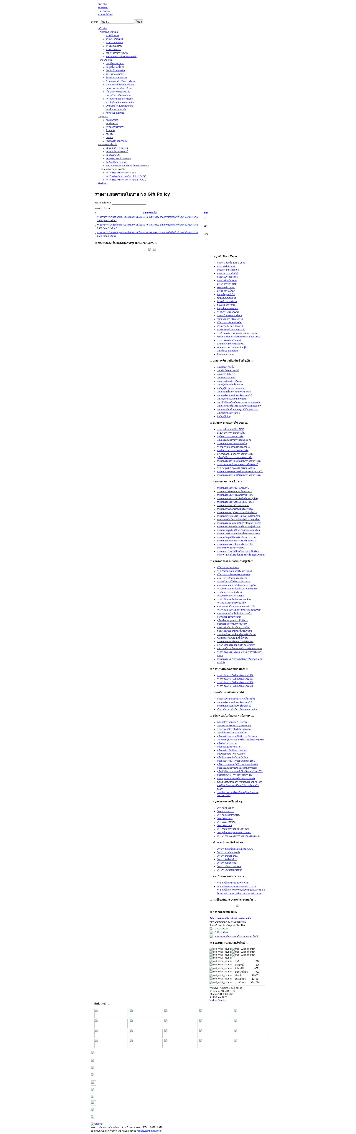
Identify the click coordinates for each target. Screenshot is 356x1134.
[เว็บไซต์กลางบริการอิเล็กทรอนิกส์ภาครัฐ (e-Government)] (250, 1047)
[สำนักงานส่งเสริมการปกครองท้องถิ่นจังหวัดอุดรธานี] (215, 1017)
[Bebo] (93, 1062)
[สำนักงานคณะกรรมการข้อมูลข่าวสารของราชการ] (250, 1017)
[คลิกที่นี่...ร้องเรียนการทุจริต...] (149, 250)
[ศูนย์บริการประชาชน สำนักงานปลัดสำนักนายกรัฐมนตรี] (215, 1027)
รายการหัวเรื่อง (150, 212)
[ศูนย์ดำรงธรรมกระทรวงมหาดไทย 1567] (111, 1037)
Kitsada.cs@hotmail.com (149, 1131)
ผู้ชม (206, 212)
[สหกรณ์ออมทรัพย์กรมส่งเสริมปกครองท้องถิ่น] (180, 1017)
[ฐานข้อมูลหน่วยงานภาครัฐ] (180, 1037)
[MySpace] (93, 1092)
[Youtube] (92, 1097)
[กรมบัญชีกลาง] (111, 1047)
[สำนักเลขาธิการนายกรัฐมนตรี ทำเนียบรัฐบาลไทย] (250, 1027)
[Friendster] (93, 1077)
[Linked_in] (93, 1112)
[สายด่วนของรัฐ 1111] (111, 1027)
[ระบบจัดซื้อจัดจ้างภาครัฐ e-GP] (146, 1047)
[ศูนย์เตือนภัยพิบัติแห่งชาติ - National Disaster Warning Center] (146, 1037)
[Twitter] (93, 1119)
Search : (95, 22)
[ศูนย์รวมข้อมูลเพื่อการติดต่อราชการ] (215, 1037)
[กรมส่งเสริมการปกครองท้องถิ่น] (145, 1017)
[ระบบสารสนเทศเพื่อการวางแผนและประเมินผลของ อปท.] (180, 1047)
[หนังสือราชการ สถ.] (111, 1017)
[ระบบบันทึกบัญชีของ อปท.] (215, 1047)
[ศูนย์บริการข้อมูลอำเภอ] (180, 1027)
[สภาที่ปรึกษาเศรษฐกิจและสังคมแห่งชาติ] (145, 1027)
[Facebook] (97, 1124)
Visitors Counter (218, 1000)
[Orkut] (93, 1085)
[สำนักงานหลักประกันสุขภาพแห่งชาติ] (250, 1037)
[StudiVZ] (93, 1055)
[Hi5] (93, 1104)
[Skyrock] (93, 1070)
